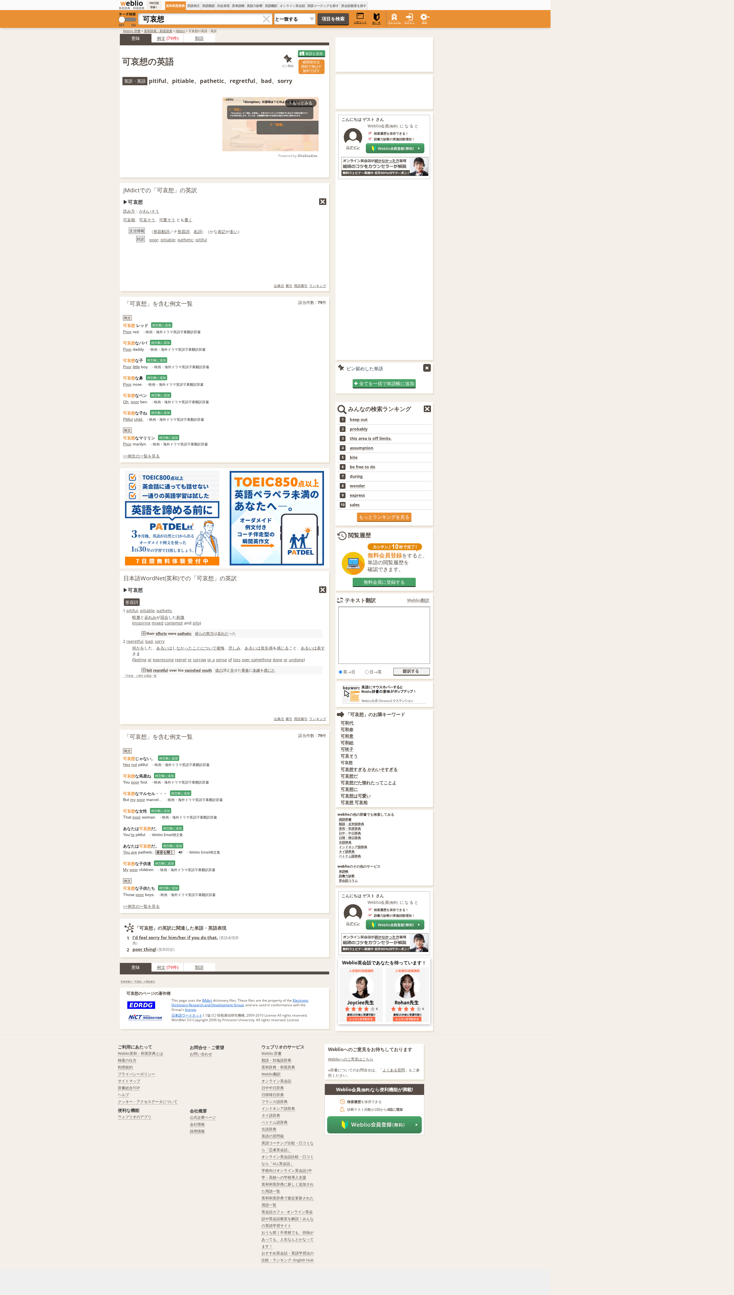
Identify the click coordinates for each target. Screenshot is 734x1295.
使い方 (376, 22)
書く (188, 219)
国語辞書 (345, 819)
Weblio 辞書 (131, 31)
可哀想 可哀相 (354, 802)
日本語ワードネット (186, 1015)
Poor (127, 331)
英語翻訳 (271, 5)
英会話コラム (348, 881)
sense (221, 659)
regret (181, 659)
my (133, 799)
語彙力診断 (347, 876)
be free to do (362, 467)
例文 (161, 38)
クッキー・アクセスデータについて (147, 1101)
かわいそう (149, 211)
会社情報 (197, 1124)
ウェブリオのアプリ (134, 1116)
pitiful (201, 240)
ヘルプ (123, 1094)
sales (355, 505)
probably (359, 429)
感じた (269, 670)
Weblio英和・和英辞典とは (140, 1053)
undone (296, 659)
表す (321, 648)
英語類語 (208, 5)
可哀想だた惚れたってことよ (369, 782)
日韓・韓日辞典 (350, 838)
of (230, 659)
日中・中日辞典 (350, 833)
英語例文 (193, 5)
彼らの (200, 633)
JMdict (180, 31)
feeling (140, 659)
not (134, 764)
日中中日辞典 (272, 1087)
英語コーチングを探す (323, 5)
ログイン (409, 22)
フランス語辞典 (274, 1101)
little (136, 367)
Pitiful (128, 419)
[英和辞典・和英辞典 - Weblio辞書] (131, 3)
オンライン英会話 (292, 5)
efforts (161, 633)
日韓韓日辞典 (272, 1094)
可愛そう (167, 219)
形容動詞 (161, 231)
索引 (289, 286)
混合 (164, 617)
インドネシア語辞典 (353, 847)
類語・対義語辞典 (276, 1060)
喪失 (265, 648)
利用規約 (125, 1067)
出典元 (279, 286)
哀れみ (150, 617)
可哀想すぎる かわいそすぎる (369, 769)
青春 (245, 670)
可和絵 (347, 742)
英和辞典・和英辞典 (158, 31)
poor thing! (144, 949)
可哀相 (129, 219)
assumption (361, 448)
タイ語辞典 (347, 852)
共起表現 (223, 5)
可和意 (347, 736)
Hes (126, 764)
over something (257, 659)
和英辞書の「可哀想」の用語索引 (138, 981)
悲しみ (235, 648)
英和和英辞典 (175, 5)
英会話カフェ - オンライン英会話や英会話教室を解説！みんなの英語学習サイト (287, 1218)
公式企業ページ (203, 1117)
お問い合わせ (201, 1053)
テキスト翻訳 (360, 600)
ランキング (317, 286)
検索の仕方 (127, 1060)
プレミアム (394, 22)
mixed (157, 623)
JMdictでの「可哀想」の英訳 (160, 190)
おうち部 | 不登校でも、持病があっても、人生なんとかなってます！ (287, 1239)
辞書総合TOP (129, 1087)
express (357, 495)
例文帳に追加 (161, 325)
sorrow (199, 659)
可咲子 (347, 749)
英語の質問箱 (272, 1136)
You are (130, 852)
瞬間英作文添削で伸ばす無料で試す (311, 66)
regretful (134, 641)
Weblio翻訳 (418, 600)
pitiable (168, 240)
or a (211, 659)
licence (190, 1009)
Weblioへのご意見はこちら (350, 1059)
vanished (193, 670)
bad (149, 641)
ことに (198, 648)
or (150, 659)
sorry (160, 641)
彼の (219, 670)
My (125, 869)
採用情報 (197, 1131)
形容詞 (183, 231)
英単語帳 (238, 5)
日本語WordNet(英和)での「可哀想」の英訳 (180, 578)
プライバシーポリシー (136, 1074)
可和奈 (347, 729)
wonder (357, 486)
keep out (359, 419)
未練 (256, 670)
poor (153, 240)
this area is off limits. (371, 438)
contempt (174, 623)
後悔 (220, 648)
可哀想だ (349, 775)
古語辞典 (345, 842)
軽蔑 (136, 617)
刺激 (180, 617)
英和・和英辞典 (350, 829)
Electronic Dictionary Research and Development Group (240, 1002)
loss (237, 659)
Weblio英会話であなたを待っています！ (384, 962)
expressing (163, 659)
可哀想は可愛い (356, 795)
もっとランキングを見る (384, 517)
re (132, 834)
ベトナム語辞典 (350, 856)
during (356, 476)
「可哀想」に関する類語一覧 (140, 676)
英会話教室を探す (353, 5)
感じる (283, 648)
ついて (210, 648)
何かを (138, 648)
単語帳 (343, 871)
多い (234, 231)
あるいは (164, 648)
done (277, 659)
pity (196, 623)
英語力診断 (255, 5)
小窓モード (360, 22)
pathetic (185, 240)
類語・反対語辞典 (351, 824)
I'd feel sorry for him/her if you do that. (175, 937)
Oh (125, 402)
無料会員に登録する (384, 582)
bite (354, 457)
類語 (199, 38)
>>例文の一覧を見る (141, 456)
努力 (210, 633)
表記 (222, 231)
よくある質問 (393, 1070)
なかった (184, 648)
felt (149, 670)
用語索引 (301, 286)
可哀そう (147, 219)
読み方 (129, 211)
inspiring (142, 623)
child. (138, 419)
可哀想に (349, 789)
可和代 (347, 722)
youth (207, 670)
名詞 (198, 231)
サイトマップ (129, 1080)
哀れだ (223, 633)
